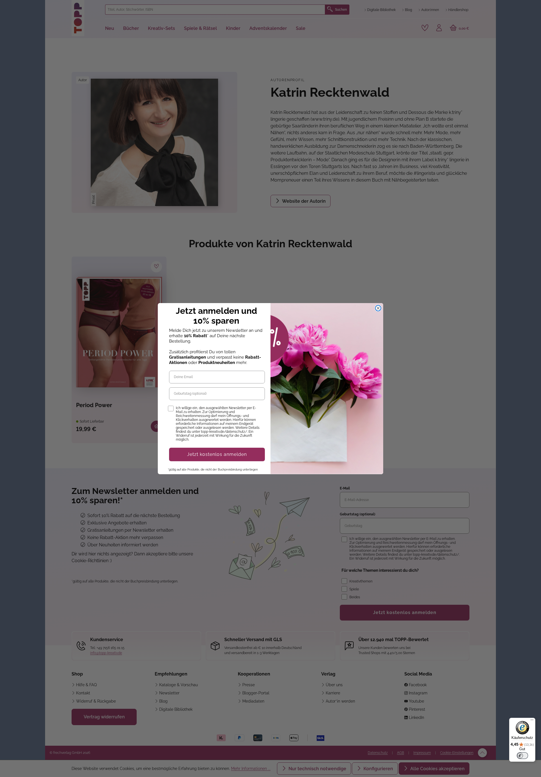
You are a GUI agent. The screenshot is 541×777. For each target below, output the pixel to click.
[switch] (522, 755)
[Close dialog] (378, 308)
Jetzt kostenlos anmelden (217, 454)
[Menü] (532, 721)
